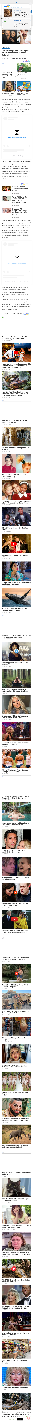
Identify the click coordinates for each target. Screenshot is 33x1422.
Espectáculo (6, 47)
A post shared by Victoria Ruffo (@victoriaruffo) (17, 156)
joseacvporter (21, 58)
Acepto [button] (20, 1419)
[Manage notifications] (28, 1418)
